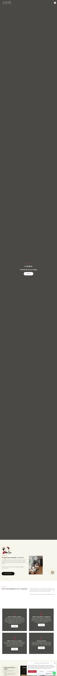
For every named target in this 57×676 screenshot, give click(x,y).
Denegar (41, 671)
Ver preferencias (51, 671)
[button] (54, 663)
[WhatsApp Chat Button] (54, 673)
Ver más (14, 626)
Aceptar (32, 671)
